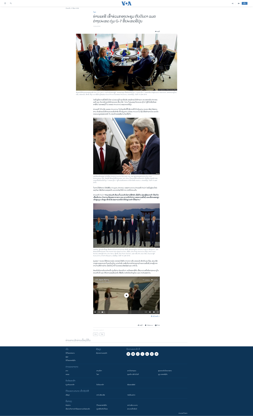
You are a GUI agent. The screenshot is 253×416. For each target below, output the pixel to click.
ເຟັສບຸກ (68, 395)
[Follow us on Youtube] (133, 354)
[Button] (157, 31)
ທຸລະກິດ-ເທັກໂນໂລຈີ (133, 374)
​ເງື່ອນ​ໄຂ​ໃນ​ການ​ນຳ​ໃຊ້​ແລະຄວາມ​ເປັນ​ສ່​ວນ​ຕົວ (78, 409)
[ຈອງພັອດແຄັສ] (156, 354)
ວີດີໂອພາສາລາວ (70, 353)
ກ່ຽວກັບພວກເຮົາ (70, 385)
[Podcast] (152, 354)
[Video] (239, 3)
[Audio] (233, 3)
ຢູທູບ (67, 357)
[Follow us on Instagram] (138, 354)
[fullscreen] (158, 312)
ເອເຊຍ (67, 374)
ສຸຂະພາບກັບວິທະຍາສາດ (165, 371)
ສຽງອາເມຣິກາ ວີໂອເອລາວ (104, 282)
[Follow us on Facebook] (128, 354)
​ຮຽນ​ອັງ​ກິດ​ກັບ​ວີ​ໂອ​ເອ (102, 409)
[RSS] (147, 354)
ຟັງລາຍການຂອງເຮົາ (101, 353)
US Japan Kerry (102, 279)
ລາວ (67, 371)
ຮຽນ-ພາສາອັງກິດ (163, 374)
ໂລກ (94, 12)
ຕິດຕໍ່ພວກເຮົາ (100, 385)
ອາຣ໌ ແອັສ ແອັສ (100, 395)
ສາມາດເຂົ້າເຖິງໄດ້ (132, 409)
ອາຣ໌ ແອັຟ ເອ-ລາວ (132, 405)
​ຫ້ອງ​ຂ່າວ (68, 405)
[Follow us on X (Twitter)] (142, 354)
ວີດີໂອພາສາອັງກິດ (71, 360)
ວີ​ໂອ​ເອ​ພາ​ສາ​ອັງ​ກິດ (101, 405)
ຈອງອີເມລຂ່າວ (131, 395)
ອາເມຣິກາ (99, 371)
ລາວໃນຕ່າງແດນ (131, 371)
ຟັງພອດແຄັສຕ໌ (131, 385)
